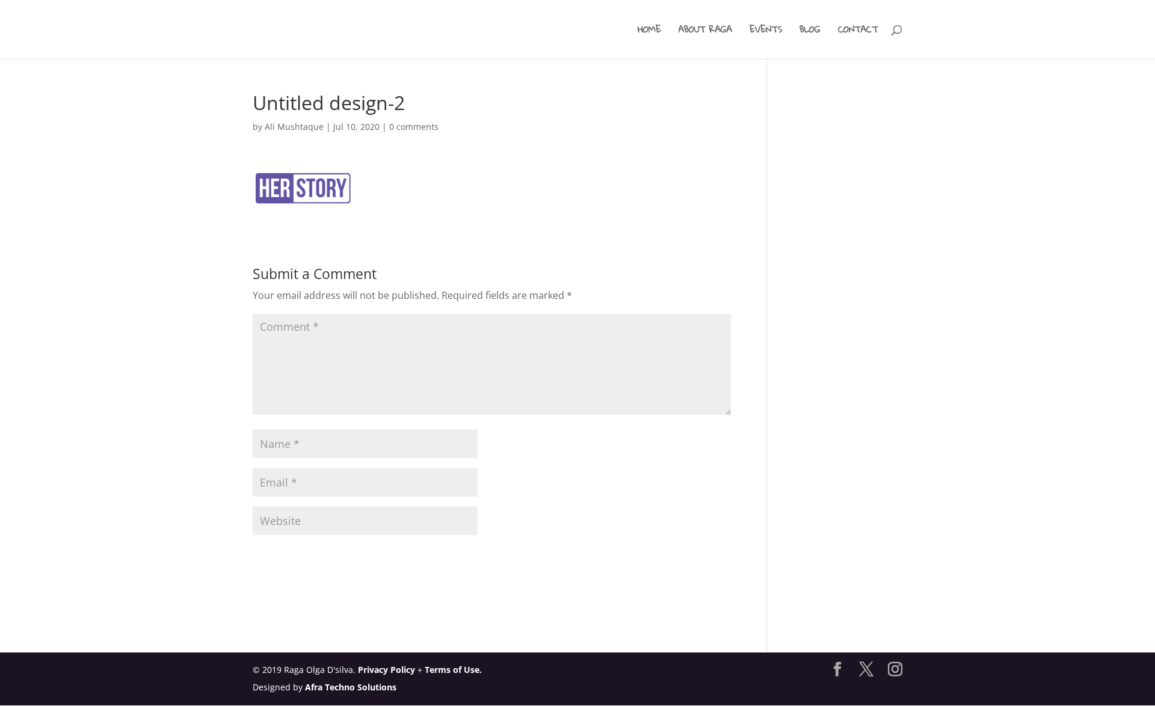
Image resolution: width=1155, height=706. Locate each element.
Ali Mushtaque (294, 126)
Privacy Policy (386, 669)
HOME (649, 31)
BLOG (810, 31)
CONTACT (858, 31)
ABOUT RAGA (705, 31)
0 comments (414, 126)
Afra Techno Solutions (350, 687)
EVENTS (766, 31)
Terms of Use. (453, 669)
